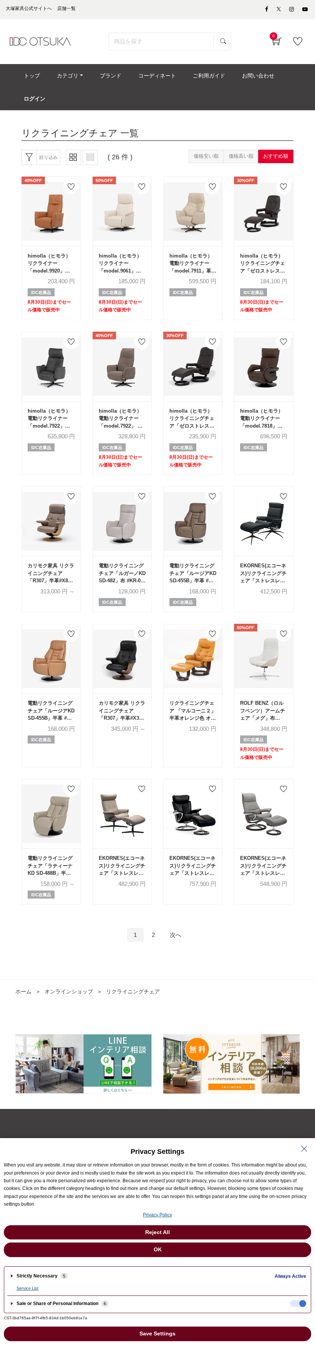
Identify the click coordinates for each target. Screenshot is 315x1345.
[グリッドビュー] (73, 157)
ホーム (23, 991)
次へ (175, 935)
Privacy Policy (157, 1215)
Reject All (157, 1232)
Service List (27, 1288)
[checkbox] (298, 1303)
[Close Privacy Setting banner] (304, 1148)
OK (158, 1249)
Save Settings (157, 1333)
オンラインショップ (69, 991)
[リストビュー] (90, 157)
